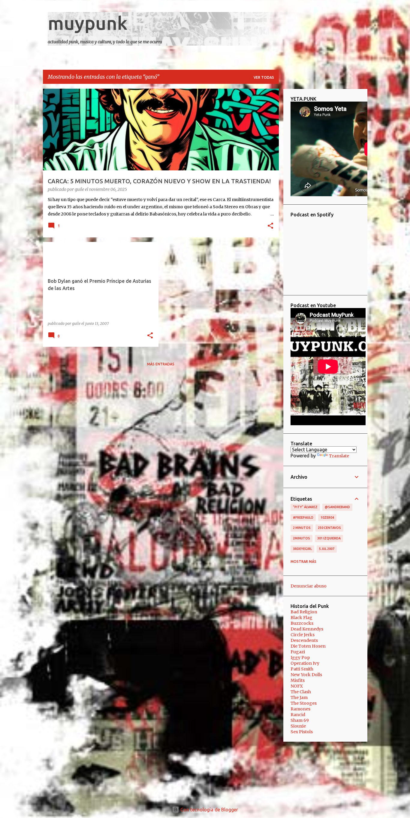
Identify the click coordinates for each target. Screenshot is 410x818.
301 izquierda (329, 538)
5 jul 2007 (326, 549)
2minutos (301, 538)
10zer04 (327, 517)
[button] (270, 226)
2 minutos (302, 528)
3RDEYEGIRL (302, 549)
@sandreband (337, 507)
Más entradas (160, 364)
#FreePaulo (303, 517)
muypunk (88, 22)
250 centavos (329, 528)
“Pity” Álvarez (305, 507)
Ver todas (264, 77)
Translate (339, 456)
